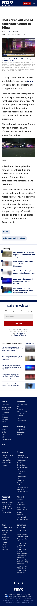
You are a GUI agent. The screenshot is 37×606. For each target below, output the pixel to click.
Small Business (7, 462)
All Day (19, 462)
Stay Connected (7, 526)
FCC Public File (22, 517)
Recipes (19, 434)
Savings (4, 465)
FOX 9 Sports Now (21, 477)
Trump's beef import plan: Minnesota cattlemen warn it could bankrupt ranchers (11, 376)
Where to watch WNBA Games (22, 567)
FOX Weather (21, 421)
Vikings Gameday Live (22, 468)
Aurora (4, 447)
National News (7, 407)
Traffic (19, 418)
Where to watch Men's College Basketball (22, 555)
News (4, 401)
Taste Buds (20, 480)
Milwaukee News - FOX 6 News (7, 503)
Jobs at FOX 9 (21, 507)
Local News (5, 405)
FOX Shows (20, 455)
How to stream (7, 530)
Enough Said (21, 465)
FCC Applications (22, 520)
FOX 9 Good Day (22, 460)
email (22, 583)
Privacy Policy (20, 333)
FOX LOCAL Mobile (5, 534)
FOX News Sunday (5, 420)
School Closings (22, 411)
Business (5, 458)
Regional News (6, 498)
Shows (20, 452)
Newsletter (5, 537)
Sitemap (19, 512)
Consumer (5, 417)
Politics (4, 414)
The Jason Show (22, 458)
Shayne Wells (21, 430)
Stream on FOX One (22, 526)
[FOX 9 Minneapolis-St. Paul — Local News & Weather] (8, 3)
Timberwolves (6, 439)
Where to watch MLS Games (22, 571)
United (4, 444)
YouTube (5, 549)
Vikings (4, 430)
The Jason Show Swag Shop (22, 488)
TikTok (4, 547)
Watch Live (27, 3)
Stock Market (6, 460)
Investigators (6, 412)
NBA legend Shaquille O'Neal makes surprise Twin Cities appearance (24, 290)
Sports (5, 426)
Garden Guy (21, 432)
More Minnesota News (12, 343)
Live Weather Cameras (21, 415)
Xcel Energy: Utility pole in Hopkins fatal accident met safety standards (24, 255)
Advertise (20, 515)
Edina (17, 31)
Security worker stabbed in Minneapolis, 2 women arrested (24, 281)
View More (30, 344)
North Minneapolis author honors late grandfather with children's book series (12, 357)
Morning (21, 426)
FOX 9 (13, 31)
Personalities (21, 505)
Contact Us (20, 500)
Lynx (3, 442)
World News (6, 410)
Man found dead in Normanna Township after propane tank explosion (11, 367)
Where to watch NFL (22, 531)
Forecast (20, 409)
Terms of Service (20, 335)
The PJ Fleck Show (21, 473)
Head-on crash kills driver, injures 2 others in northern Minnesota (24, 264)
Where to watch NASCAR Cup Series (22, 545)
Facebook (5, 539)
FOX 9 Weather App (22, 405)
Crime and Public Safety (14, 238)
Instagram (5, 542)
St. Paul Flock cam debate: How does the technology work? (12, 384)
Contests (20, 502)
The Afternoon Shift (22, 484)
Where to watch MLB (22, 540)
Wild (3, 437)
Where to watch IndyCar (22, 550)
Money (5, 452)
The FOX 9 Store (22, 492)
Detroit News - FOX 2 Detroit (7, 512)
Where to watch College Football (22, 535)
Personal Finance (7, 455)
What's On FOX (22, 510)
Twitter (4, 544)
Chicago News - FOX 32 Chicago (7, 507)
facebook (14, 583)
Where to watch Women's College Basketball (22, 562)
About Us (21, 497)
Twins (4, 434)
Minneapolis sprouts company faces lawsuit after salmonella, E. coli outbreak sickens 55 (12, 348)
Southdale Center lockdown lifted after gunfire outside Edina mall (18, 59)
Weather (21, 401)
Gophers (4, 432)
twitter (18, 583)
